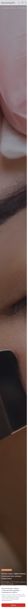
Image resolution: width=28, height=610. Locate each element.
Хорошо (13, 605)
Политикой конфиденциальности (10, 599)
